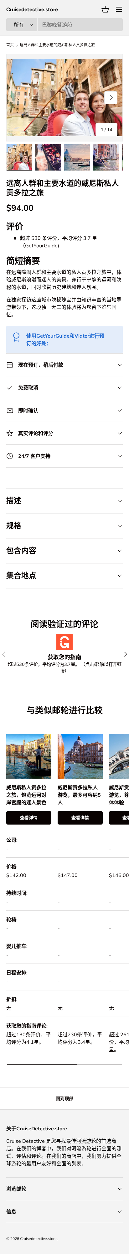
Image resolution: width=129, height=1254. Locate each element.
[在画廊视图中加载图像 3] (77, 157)
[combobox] (64, 24)
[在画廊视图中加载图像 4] (106, 157)
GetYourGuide (41, 245)
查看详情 (29, 817)
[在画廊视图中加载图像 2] (48, 157)
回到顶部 (64, 1098)
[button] (105, 9)
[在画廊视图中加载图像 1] (19, 157)
